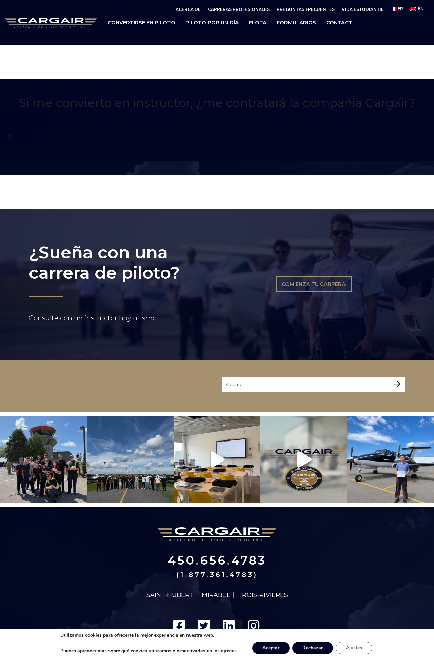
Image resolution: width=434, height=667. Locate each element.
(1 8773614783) (217, 575)
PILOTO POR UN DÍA (212, 22)
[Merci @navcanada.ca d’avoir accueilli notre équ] (43, 459)
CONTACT (339, 22)
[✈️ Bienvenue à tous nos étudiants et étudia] (130, 459)
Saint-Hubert (170, 595)
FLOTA (258, 22)
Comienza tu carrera (314, 284)
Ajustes (354, 648)
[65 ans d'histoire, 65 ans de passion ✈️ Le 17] (303, 459)
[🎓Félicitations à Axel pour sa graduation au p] (390, 459)
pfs (20, 135)
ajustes (229, 651)
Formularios (296, 22)
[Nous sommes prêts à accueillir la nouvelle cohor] (217, 459)
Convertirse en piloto (141, 22)
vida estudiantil (362, 9)
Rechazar (312, 648)
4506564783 (217, 560)
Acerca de (188, 9)
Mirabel (216, 595)
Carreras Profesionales (239, 9)
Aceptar (270, 648)
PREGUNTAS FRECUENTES (306, 9)
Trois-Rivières (263, 595)
